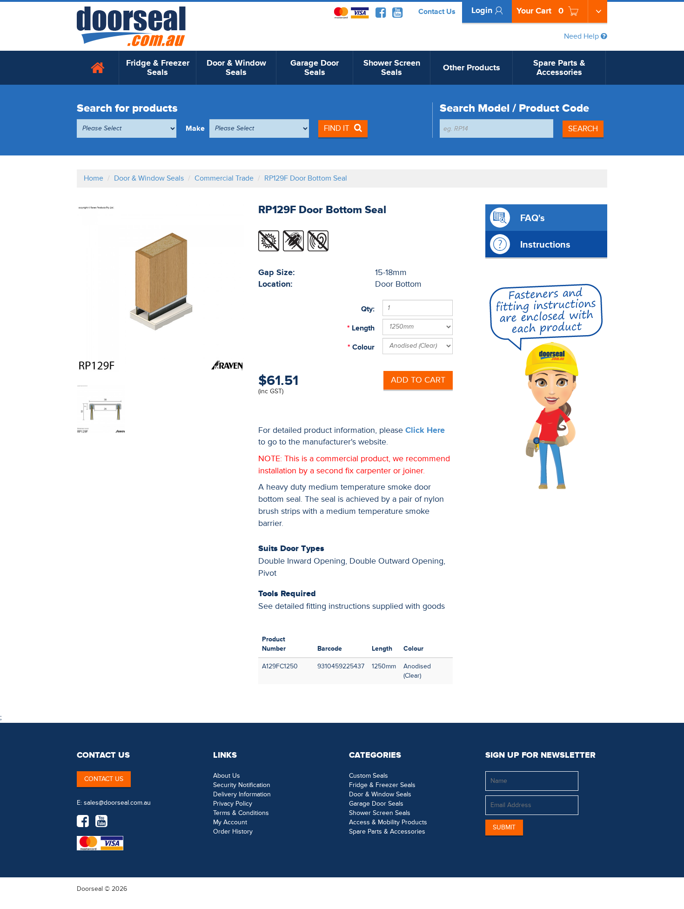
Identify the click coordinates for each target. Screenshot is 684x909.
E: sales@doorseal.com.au (114, 803)
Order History (233, 831)
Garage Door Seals (314, 67)
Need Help (582, 36)
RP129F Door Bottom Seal (305, 178)
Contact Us (437, 11)
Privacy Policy (232, 804)
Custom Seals (368, 776)
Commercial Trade (224, 178)
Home (93, 178)
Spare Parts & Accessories (559, 67)
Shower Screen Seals (391, 67)
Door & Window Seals (236, 67)
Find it (336, 128)
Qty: (368, 309)
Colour (362, 347)
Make (195, 128)
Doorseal (90, 889)
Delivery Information (242, 794)
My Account (230, 822)
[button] (588, 888)
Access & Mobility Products (388, 822)
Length (362, 328)
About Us (226, 776)
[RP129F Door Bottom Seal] (160, 288)
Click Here (425, 430)
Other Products (471, 68)
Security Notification (241, 785)
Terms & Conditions (241, 813)
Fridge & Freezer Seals (157, 67)
